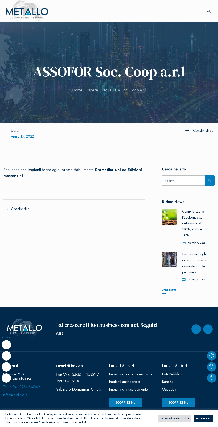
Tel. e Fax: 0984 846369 (21, 386)
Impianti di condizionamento (131, 374)
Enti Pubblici (172, 374)
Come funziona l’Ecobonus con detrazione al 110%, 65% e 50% (193, 223)
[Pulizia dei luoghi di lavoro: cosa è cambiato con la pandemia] (169, 259)
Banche (168, 381)
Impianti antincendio (124, 381)
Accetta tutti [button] (203, 418)
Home (77, 90)
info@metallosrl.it (15, 394)
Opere (92, 90)
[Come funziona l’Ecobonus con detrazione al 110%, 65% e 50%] (169, 217)
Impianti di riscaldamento (128, 389)
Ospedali (169, 389)
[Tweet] (6, 356)
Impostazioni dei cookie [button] (175, 418)
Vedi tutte (169, 290)
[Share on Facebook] (6, 344)
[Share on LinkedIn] (192, 141)
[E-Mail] (6, 378)
